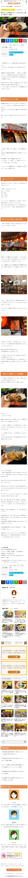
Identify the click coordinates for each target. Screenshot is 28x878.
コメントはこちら (17, 6)
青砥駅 (10, 47)
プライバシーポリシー (9, 873)
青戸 (18, 565)
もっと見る (13, 656)
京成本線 (22, 565)
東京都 (10, 565)
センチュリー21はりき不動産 (6, 6)
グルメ (11, 54)
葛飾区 (14, 565)
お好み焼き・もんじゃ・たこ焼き (8, 9)
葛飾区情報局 (14, 3)
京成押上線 (11, 49)
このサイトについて (20, 873)
